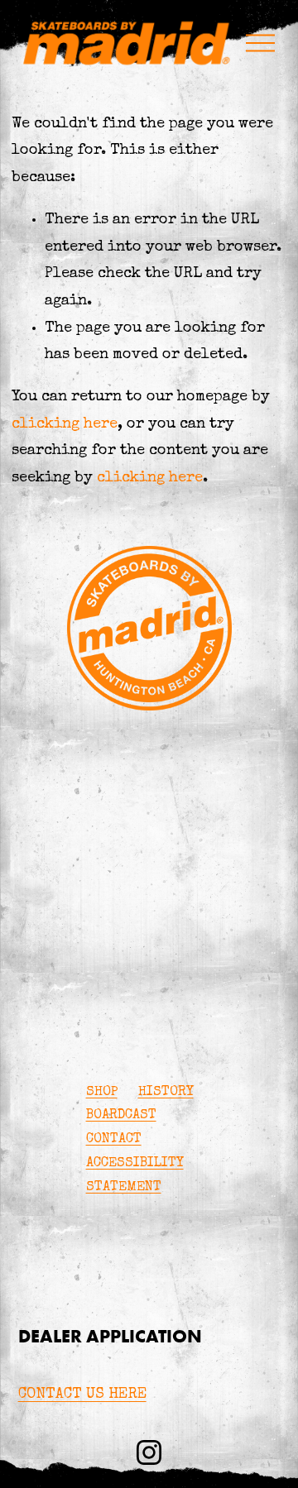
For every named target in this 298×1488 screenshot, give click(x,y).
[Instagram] (149, 1452)
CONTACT (114, 1139)
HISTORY (166, 1092)
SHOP (102, 1092)
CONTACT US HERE (82, 1394)
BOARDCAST (121, 1115)
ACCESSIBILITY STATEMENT (135, 1175)
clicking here (65, 424)
